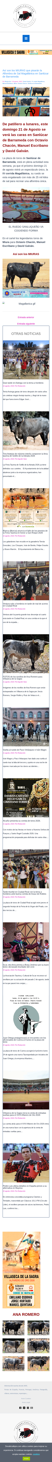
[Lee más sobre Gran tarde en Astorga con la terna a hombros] (26, 359)
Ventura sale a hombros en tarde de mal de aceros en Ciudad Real (25, 605)
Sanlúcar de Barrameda (35, 83)
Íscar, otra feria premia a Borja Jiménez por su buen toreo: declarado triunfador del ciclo (26, 966)
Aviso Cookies (26, 1398)
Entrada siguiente (26, 324)
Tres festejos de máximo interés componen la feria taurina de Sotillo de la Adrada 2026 (25, 455)
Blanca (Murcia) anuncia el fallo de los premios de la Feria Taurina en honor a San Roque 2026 (25, 532)
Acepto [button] (26, 1458)
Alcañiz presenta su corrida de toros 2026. (22, 821)
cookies (36, 1454)
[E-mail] (32, 1408)
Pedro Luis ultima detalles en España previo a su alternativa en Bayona (25, 1187)
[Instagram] (28, 1408)
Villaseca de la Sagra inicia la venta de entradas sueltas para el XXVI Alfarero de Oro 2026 (24, 1114)
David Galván (27, 81)
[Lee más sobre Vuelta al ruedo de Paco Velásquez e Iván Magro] (26, 726)
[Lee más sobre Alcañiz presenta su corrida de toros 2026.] (26, 797)
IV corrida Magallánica (38, 81)
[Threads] (24, 1408)
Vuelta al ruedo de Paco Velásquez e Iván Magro (24, 750)
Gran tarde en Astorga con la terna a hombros (23, 383)
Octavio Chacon (22, 83)
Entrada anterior (26, 317)
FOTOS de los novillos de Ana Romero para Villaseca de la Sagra (22, 678)
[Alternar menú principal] (26, 38)
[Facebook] (20, 1408)
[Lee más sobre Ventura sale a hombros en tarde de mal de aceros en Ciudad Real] (26, 580)
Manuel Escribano (8, 83)
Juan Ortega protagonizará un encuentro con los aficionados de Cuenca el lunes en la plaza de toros (24, 1040)
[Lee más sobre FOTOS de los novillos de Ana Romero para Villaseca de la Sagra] (26, 653)
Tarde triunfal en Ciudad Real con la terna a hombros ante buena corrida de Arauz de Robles (24, 893)
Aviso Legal (26, 1402)
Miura (15, 83)
